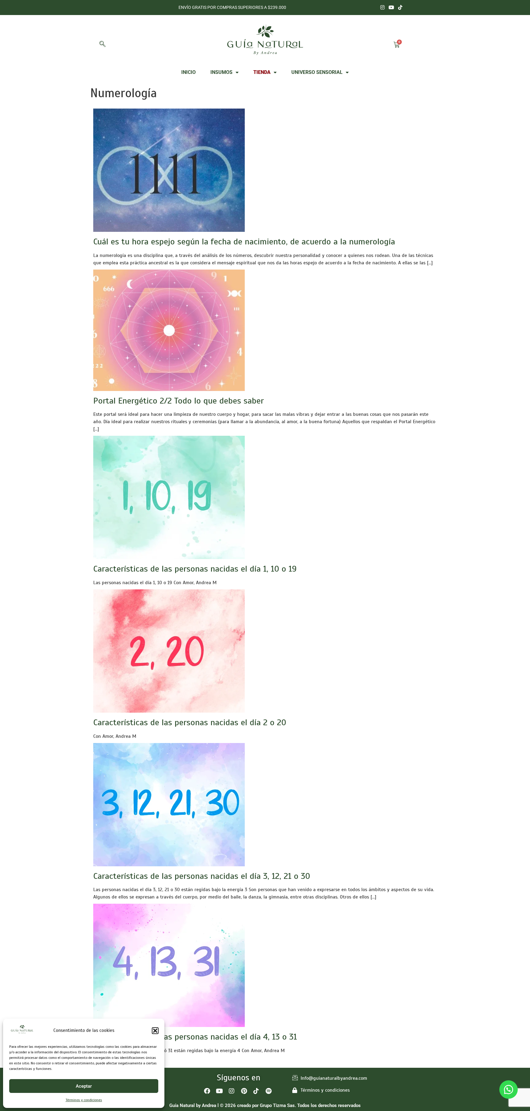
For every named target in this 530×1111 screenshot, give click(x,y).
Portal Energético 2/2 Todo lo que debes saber (178, 400)
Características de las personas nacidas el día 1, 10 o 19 (195, 568)
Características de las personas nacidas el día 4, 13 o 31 (195, 1036)
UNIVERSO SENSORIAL (317, 72)
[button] (155, 1031)
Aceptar (84, 1086)
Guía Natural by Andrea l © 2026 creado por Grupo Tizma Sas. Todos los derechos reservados (265, 1105)
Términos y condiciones (84, 1100)
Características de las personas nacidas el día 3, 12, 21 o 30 (201, 876)
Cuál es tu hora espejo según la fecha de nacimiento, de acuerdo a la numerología (244, 241)
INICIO (188, 72)
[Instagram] (382, 7)
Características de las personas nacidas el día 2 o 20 (189, 722)
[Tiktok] (400, 7)
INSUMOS (221, 72)
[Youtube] (391, 7)
